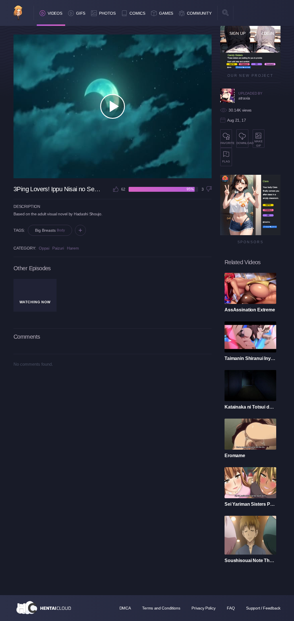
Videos (55, 13)
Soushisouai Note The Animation (250, 560)
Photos (107, 13)
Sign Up (237, 33)
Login (268, 33)
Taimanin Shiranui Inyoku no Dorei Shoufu (250, 358)
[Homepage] (43, 607)
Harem (73, 248)
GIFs (80, 13)
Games (166, 13)
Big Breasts (50, 230)
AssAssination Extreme (250, 309)
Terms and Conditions (161, 608)
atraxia (244, 98)
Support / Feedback (263, 608)
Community (199, 13)
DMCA (125, 608)
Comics (137, 13)
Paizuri (58, 248)
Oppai (44, 248)
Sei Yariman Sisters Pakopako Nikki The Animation (250, 504)
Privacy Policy (203, 608)
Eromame (235, 455)
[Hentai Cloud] (18, 13)
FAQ (231, 608)
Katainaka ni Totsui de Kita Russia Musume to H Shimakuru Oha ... (250, 407)
